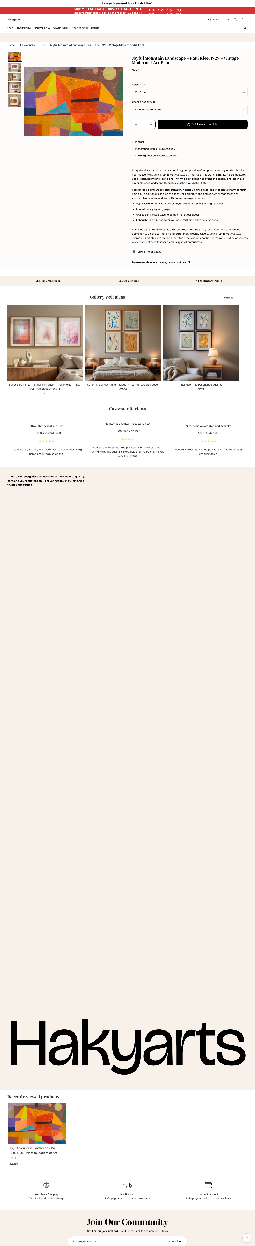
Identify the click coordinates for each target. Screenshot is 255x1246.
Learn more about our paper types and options (159, 262)
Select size (138, 84)
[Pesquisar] (245, 28)
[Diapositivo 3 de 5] (14, 77)
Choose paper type (144, 102)
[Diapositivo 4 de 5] (14, 87)
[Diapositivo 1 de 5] (14, 56)
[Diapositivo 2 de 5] (14, 67)
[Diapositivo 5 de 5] (14, 100)
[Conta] (235, 19)
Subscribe (174, 1241)
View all (228, 297)
